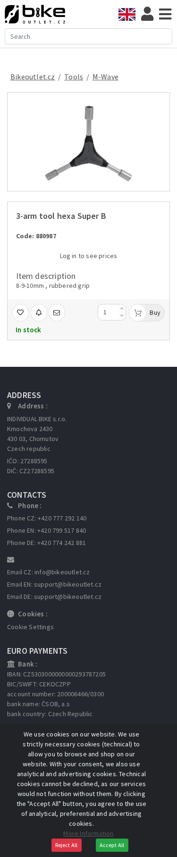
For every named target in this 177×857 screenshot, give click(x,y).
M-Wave (105, 76)
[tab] (129, 14)
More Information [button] (88, 833)
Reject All (66, 844)
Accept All (112, 844)
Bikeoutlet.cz (32, 76)
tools (73, 76)
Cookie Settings (30, 627)
